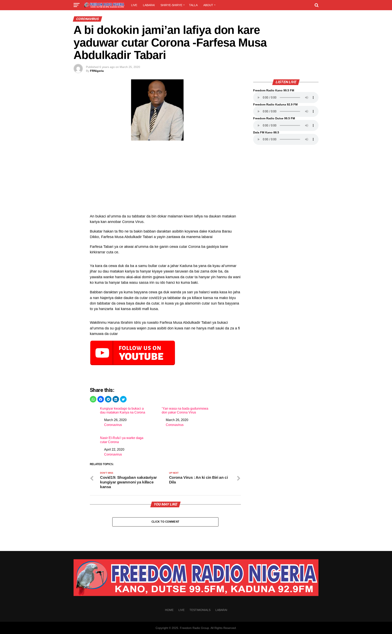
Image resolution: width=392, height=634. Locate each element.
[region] (165, 179)
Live (134, 5)
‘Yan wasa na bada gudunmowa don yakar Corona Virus (185, 410)
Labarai (149, 5)
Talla (193, 5)
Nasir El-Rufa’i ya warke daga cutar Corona (121, 439)
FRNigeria (97, 70)
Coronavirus (113, 425)
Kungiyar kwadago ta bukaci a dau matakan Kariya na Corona (122, 410)
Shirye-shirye (171, 5)
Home (169, 610)
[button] (93, 399)
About (208, 5)
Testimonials (199, 610)
